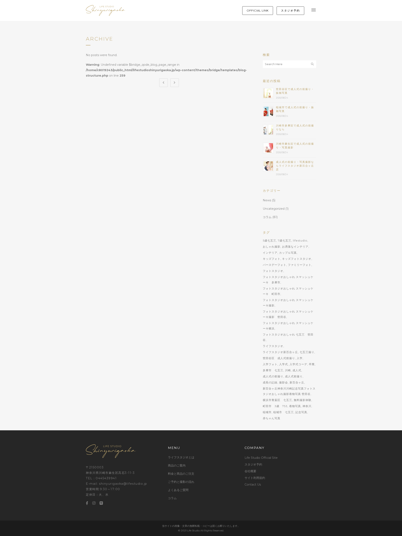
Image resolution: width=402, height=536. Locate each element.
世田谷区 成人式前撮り (279, 358)
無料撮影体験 (302, 400)
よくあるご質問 (178, 490)
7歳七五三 (284, 240)
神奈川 (307, 406)
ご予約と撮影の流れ (181, 482)
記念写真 (301, 412)
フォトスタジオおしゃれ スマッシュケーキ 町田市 (288, 291)
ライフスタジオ (273, 346)
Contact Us (253, 484)
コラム (267, 217)
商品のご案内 (177, 465)
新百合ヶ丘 (297, 382)
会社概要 (250, 471)
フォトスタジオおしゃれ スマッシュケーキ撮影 (288, 302)
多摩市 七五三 (273, 370)
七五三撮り (307, 352)
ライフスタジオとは (181, 457)
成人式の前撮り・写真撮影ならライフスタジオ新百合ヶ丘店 (295, 165)
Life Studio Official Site (261, 458)
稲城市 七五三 (283, 412)
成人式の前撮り (273, 376)
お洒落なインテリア (295, 246)
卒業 (312, 364)
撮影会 (283, 382)
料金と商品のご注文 (181, 474)
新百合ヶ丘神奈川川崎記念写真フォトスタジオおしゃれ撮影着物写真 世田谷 (289, 391)
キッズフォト (271, 258)
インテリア (270, 252)
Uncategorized (274, 209)
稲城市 (267, 412)
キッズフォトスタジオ (296, 258)
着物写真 (295, 406)
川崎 (288, 370)
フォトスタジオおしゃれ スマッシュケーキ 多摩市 (288, 279)
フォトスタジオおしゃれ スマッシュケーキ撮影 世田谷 (288, 314)
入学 (300, 358)
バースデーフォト (274, 264)
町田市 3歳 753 (275, 406)
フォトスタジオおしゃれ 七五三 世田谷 (288, 337)
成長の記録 (270, 382)
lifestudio (300, 240)
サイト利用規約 (255, 478)
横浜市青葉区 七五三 (277, 400)
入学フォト (270, 364)
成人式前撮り (294, 376)
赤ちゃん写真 (271, 418)
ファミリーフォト (299, 264)
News (267, 200)
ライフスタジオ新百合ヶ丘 (280, 352)
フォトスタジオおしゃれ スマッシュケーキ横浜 (288, 325)
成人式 (296, 370)
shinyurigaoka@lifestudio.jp (123, 484)
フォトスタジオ (273, 270)
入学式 (283, 364)
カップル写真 (288, 252)
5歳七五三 (269, 240)
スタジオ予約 (253, 464)
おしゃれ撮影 (271, 246)
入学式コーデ (298, 364)
